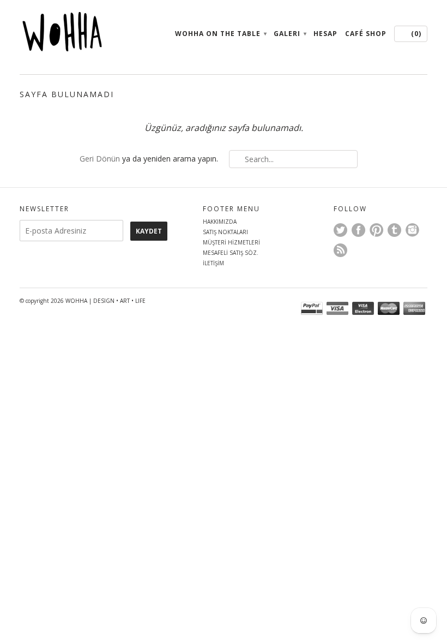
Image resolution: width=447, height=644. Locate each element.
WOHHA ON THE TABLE (220, 33)
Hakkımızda (220, 221)
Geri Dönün (100, 158)
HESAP (325, 33)
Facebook (358, 230)
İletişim (213, 263)
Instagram (412, 230)
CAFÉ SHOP (365, 33)
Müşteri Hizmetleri (231, 242)
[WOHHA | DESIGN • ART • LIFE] (84, 34)
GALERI (290, 33)
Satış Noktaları (225, 232)
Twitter (340, 230)
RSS (340, 250)
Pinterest (376, 230)
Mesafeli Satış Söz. (230, 253)
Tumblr (394, 230)
